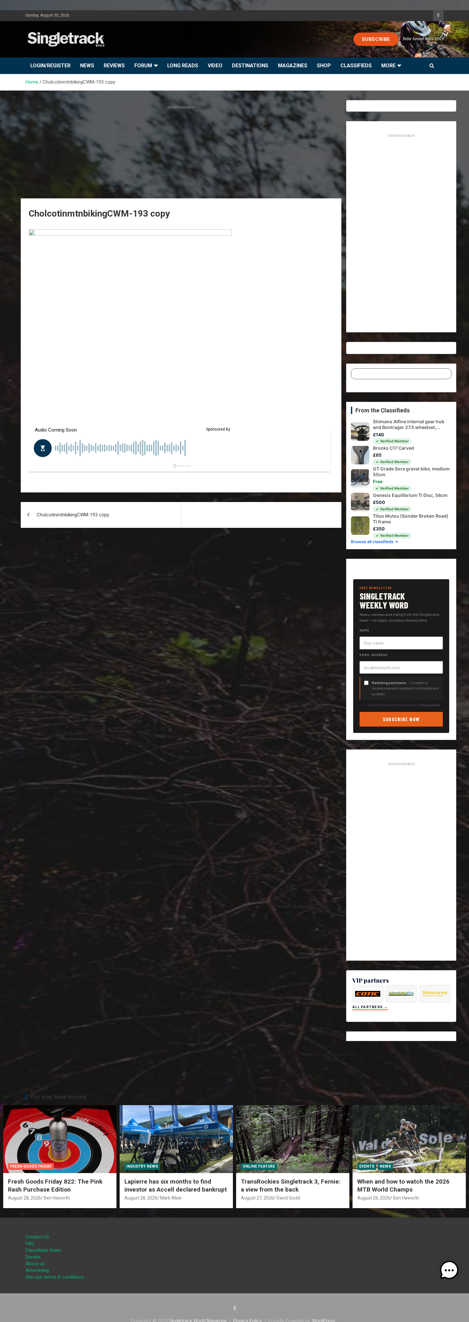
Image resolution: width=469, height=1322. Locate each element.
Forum (143, 66)
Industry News (142, 1166)
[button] (449, 1270)
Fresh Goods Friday (31, 1166)
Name (364, 630)
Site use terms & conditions (55, 1277)
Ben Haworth (57, 1197)
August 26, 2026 (373, 1197)
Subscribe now (401, 719)
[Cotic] (367, 994)
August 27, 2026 (257, 1197)
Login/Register (50, 66)
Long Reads (182, 66)
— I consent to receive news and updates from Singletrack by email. (405, 688)
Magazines (292, 66)
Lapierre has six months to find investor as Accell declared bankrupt (175, 1185)
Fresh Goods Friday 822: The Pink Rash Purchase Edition (55, 1185)
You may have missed (58, 1096)
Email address (374, 655)
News (87, 66)
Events (366, 1166)
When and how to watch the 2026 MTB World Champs (403, 1185)
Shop (324, 66)
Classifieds (356, 66)
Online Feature (259, 1166)
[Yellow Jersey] (434, 994)
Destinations (250, 66)
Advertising (37, 1270)
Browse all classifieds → (374, 541)
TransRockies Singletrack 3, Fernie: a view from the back (290, 1185)
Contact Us (37, 1237)
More (388, 66)
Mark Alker (171, 1197)
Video (215, 66)
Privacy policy (429, 705)
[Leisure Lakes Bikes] (401, 994)
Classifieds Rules (43, 1250)
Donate (33, 1257)
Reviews (114, 66)
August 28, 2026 (24, 1197)
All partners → (370, 1007)
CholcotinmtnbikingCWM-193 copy (73, 515)
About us (35, 1264)
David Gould (288, 1197)
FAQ (30, 1243)
